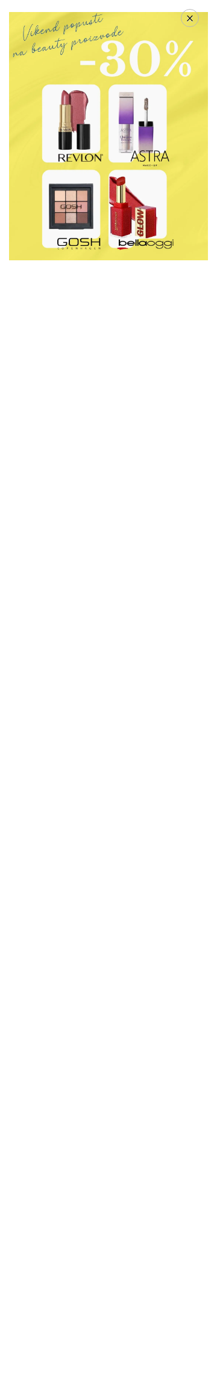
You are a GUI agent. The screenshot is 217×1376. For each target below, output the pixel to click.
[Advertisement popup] (108, 135)
